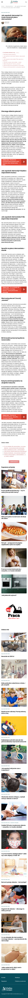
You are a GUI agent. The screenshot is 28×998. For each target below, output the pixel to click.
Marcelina (7, 22)
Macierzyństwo (9, 6)
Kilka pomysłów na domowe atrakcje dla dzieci (13, 517)
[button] (2, 2)
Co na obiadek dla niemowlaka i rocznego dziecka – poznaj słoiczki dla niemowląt (14, 939)
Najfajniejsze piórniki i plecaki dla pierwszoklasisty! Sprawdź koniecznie (13, 741)
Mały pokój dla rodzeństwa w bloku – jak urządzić (13, 684)
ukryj (17, 52)
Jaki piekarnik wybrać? (9, 595)
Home (2, 6)
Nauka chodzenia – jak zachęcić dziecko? (15, 453)
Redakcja (17, 977)
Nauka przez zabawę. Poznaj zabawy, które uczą (13, 712)
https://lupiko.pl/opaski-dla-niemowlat (11, 209)
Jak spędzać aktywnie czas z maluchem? (11, 769)
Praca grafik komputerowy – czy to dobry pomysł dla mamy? (13, 491)
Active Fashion (23, 47)
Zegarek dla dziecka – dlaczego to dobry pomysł (12, 910)
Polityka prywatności (20, 981)
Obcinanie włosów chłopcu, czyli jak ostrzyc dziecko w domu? (13, 797)
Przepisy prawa (14, 822)
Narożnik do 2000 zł (7, 656)
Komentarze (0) (14, 461)
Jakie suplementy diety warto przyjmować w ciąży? (11, 968)
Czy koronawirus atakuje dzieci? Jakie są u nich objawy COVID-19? (14, 854)
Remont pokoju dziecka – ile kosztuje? (14, 882)
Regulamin (4, 981)
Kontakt (3, 977)
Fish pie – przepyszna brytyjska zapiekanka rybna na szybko (11, 544)
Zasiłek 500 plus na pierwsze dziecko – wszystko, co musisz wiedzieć (13, 826)
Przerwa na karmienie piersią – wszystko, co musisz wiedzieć (11, 570)
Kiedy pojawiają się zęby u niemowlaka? (14, 449)
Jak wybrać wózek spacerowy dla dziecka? (15, 451)
